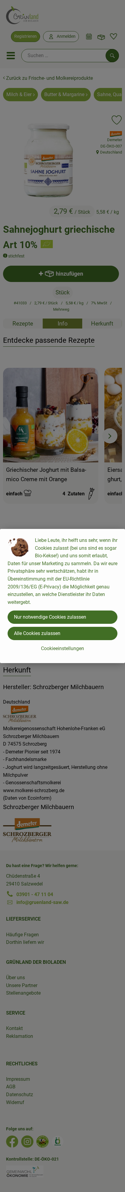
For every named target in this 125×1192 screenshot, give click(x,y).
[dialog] (62, 596)
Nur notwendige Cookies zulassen (50, 617)
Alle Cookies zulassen (37, 633)
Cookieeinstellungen (62, 648)
